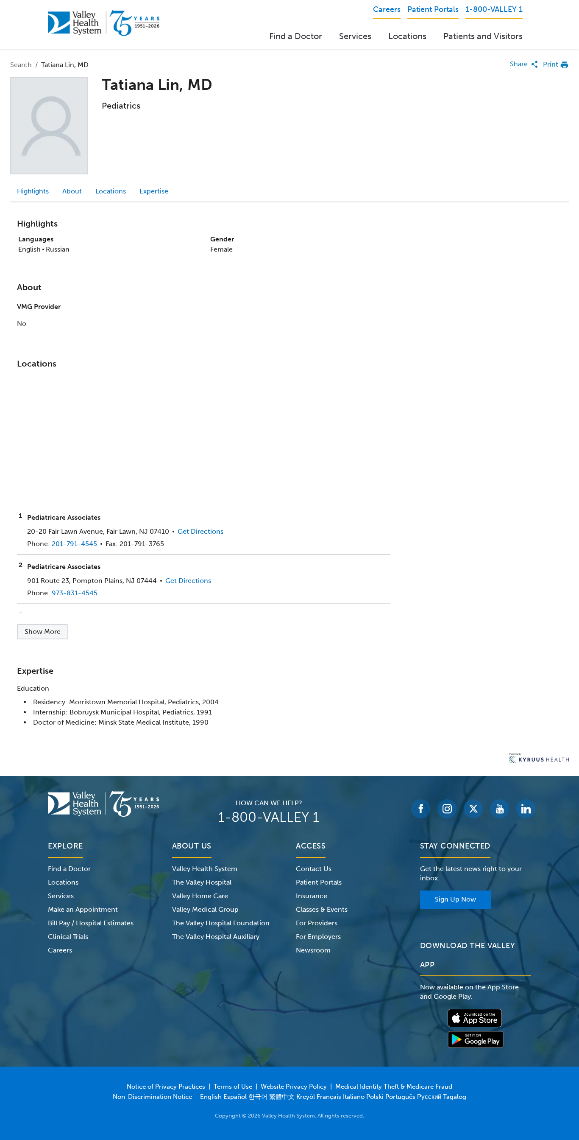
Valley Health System (204, 869)
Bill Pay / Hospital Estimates (91, 923)
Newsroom (313, 950)
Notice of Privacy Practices (166, 1086)
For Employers (318, 937)
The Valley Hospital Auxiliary (215, 937)
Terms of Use (233, 1086)
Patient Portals (319, 882)
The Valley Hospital (201, 882)
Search (21, 65)
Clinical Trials (68, 937)
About (72, 191)
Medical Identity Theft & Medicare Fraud (393, 1086)
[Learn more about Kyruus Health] (539, 759)
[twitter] (473, 808)
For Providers (316, 923)
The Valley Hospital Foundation (221, 923)
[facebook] (420, 808)
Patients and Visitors (483, 36)
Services (355, 36)
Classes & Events (322, 909)
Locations (407, 36)
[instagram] (447, 808)
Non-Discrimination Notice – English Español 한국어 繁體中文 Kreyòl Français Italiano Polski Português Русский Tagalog (289, 1097)
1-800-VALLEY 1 (268, 817)
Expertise (153, 191)
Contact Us (313, 869)
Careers (60, 950)
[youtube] (499, 808)
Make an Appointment (83, 909)
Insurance (311, 896)
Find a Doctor (295, 36)
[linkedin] (525, 808)
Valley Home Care (200, 896)
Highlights (33, 191)
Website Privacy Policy (294, 1086)
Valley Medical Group (205, 909)
